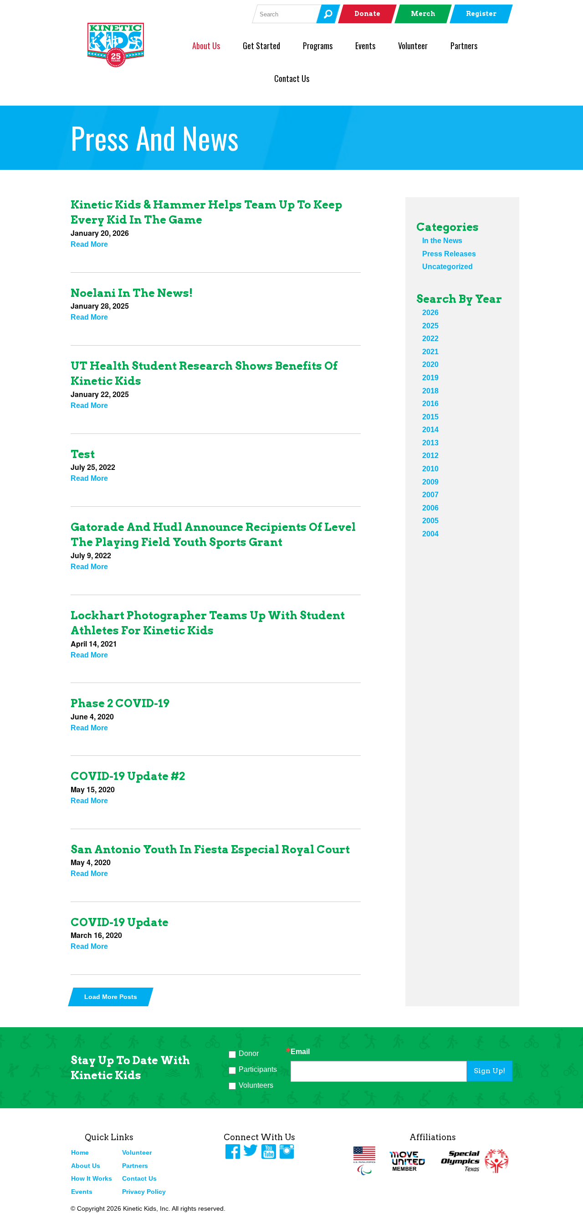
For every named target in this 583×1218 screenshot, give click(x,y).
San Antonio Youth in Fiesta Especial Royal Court (210, 849)
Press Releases (449, 254)
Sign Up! (489, 1070)
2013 (430, 443)
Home (80, 1152)
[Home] (130, 45)
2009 (430, 482)
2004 (430, 534)
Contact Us (291, 78)
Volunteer (413, 45)
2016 (430, 404)
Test (83, 454)
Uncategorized (447, 266)
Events (365, 45)
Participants (258, 1069)
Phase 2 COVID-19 (120, 703)
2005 (430, 521)
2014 (430, 429)
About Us (206, 45)
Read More (89, 244)
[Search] (328, 14)
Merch (423, 13)
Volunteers (256, 1085)
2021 (430, 352)
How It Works (91, 1178)
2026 (430, 312)
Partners (463, 45)
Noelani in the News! (132, 293)
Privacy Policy (144, 1191)
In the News (442, 241)
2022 (430, 338)
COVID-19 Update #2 (128, 776)
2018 (430, 391)
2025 (430, 326)
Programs (317, 45)
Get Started (261, 45)
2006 (430, 508)
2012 (430, 455)
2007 (430, 495)
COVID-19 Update (120, 922)
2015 (430, 417)
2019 (430, 378)
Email (300, 1051)
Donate (367, 13)
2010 (430, 469)
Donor (249, 1053)
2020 (430, 364)
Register (481, 13)
